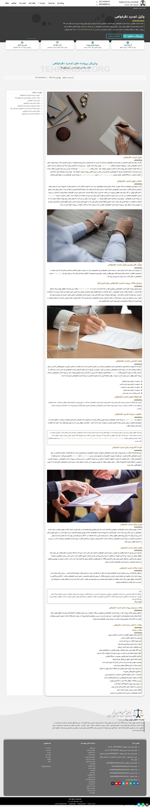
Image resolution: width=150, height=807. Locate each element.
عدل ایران (75, 456)
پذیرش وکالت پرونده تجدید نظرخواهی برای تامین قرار (25, 108)
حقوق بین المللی (91, 750)
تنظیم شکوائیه (107, 438)
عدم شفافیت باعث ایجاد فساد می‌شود (129, 647)
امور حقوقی (92, 748)
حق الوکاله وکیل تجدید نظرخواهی (31, 114)
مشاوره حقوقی (129, 420)
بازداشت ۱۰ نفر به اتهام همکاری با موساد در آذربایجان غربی (123, 675)
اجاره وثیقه (63, 438)
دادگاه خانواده (92, 755)
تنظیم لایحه (89, 438)
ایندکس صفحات (91, 790)
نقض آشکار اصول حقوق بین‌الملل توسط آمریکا (127, 659)
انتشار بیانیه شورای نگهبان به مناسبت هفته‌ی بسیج (125, 635)
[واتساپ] (143, 804)
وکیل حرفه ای (57, 273)
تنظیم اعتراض (98, 438)
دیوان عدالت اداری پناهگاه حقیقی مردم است (127, 665)
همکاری (14, 3)
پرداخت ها (60, 3)
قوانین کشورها (91, 766)
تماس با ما (22, 3)
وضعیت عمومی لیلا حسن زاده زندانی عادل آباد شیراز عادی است (121, 662)
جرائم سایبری (92, 777)
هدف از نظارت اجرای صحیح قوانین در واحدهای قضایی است (122, 678)
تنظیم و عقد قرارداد (84, 289)
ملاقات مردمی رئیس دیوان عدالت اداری (129, 690)
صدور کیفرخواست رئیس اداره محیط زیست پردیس (125, 693)
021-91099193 (130, 804)
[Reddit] (127, 783)
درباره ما (42, 3)
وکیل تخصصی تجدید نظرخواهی (31, 111)
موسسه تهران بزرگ (84, 169)
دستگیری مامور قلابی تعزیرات (132, 672)
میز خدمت (51, 3)
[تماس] (147, 804)
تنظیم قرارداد (81, 438)
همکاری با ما (92, 793)
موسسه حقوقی (106, 166)
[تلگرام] (139, 804)
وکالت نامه (32, 3)
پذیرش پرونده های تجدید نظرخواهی (30, 95)
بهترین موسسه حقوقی (106, 175)
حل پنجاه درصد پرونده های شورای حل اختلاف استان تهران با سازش (120, 668)
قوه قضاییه (85, 456)
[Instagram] (112, 783)
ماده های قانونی (91, 775)
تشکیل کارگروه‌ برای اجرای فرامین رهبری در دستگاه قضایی (123, 656)
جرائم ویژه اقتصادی (90, 779)
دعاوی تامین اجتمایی (90, 757)
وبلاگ (7, 3)
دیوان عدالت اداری (90, 759)
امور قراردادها (92, 781)
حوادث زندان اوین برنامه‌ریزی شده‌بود (129, 644)
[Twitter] (123, 783)
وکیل (97, 199)
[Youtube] (116, 783)
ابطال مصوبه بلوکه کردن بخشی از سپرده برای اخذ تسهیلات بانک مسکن (119, 653)
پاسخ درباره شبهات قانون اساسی (131, 638)
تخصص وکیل (51, 196)
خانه (144, 8)
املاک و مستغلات (90, 786)
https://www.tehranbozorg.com (83, 30)
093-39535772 (119, 804)
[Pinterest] (120, 783)
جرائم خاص (92, 772)
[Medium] (130, 783)
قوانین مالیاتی (91, 768)
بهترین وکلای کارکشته (88, 175)
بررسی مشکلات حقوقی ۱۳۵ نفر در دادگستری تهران (125, 681)
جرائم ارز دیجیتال (91, 788)
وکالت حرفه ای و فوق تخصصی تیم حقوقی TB (27, 98)
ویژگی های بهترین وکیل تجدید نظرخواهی (28, 106)
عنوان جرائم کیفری (90, 761)
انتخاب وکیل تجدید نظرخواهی (31, 103)
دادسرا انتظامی (91, 752)
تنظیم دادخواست (118, 438)
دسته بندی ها (46, 766)
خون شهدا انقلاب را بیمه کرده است (130, 641)
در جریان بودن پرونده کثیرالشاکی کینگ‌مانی (127, 684)
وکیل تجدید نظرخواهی (34, 101)
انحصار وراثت (92, 784)
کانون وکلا (115, 373)
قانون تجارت (92, 764)
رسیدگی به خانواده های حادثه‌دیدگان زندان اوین (126, 687)
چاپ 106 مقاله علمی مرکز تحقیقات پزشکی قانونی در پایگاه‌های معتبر (120, 650)
